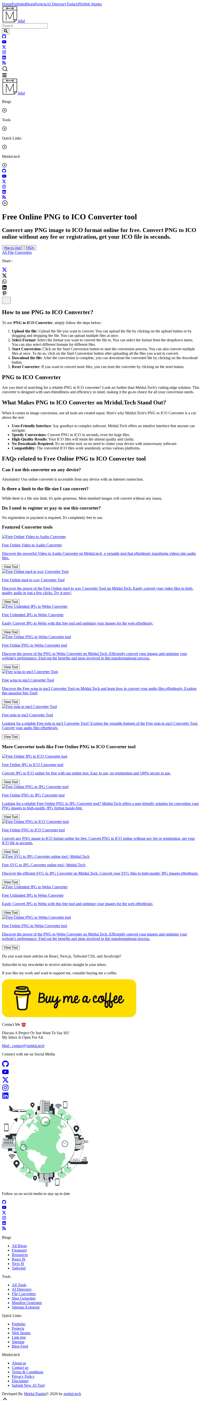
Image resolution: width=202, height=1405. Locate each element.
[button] (101, 69)
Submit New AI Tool (28, 1385)
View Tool (11, 567)
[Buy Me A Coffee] (69, 1016)
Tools (71, 4)
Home (7, 4)
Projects (40, 4)
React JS (18, 1259)
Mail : (23, 1046)
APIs (79, 4)
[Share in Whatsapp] (4, 281)
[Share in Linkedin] (4, 287)
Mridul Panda (34, 1394)
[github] (4, 37)
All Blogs (19, 1246)
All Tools (19, 1285)
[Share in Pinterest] (4, 293)
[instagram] (4, 53)
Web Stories (92, 4)
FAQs (30, 248)
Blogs (29, 4)
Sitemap (18, 1342)
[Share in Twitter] (4, 271)
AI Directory (57, 4)
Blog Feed (20, 1346)
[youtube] (4, 43)
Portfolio (18, 4)
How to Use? (13, 248)
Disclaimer (20, 1381)
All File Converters (17, 252)
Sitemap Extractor (26, 1307)
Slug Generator (23, 1298)
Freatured (19, 1250)
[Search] (6, 31)
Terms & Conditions (27, 1372)
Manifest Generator (27, 1303)
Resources (20, 1255)
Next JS (18, 1264)
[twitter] (4, 48)
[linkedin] (4, 58)
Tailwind (19, 1268)
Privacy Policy (23, 1376)
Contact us (20, 1367)
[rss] (4, 63)
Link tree (19, 1337)
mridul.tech (72, 1394)
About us (19, 1363)
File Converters (24, 1294)
